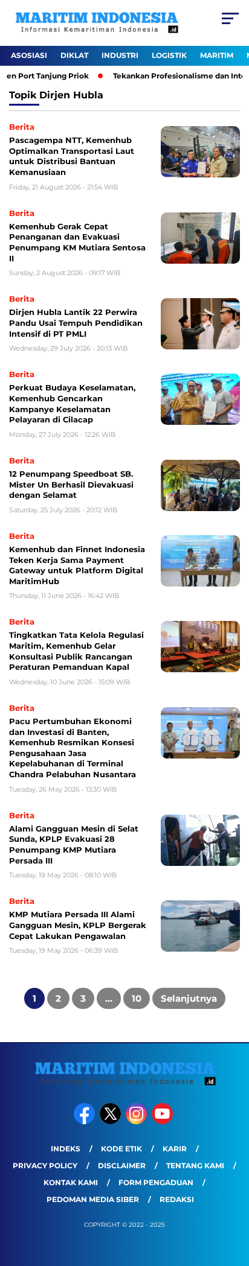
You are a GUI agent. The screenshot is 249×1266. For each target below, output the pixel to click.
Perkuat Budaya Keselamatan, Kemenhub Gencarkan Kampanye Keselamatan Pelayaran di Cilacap (72, 403)
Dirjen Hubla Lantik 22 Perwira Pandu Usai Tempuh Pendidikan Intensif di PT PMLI (76, 322)
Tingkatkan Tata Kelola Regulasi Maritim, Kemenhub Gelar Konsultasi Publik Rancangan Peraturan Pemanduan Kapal (76, 651)
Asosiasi (29, 55)
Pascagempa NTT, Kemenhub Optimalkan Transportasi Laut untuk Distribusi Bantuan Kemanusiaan (71, 156)
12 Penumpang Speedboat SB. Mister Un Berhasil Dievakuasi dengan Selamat (71, 484)
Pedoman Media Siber (93, 1199)
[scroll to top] (231, 1196)
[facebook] (85, 1121)
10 (136, 998)
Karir (175, 1148)
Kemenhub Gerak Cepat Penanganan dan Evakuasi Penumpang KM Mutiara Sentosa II (77, 242)
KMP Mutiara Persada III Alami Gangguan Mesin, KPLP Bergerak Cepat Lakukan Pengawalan (77, 924)
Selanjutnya (189, 998)
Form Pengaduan (155, 1182)
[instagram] (137, 1121)
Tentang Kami (195, 1165)
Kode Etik (121, 1148)
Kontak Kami (71, 1182)
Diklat (74, 55)
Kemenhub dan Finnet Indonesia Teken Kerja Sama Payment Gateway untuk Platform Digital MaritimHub (77, 565)
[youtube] (163, 1121)
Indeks (65, 1148)
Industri (120, 55)
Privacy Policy (45, 1165)
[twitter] (111, 1121)
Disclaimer (122, 1165)
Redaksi (177, 1199)
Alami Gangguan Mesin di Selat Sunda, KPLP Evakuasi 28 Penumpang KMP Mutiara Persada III (73, 844)
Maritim (216, 55)
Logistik (169, 55)
